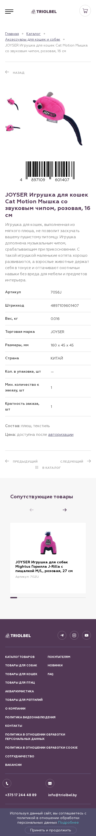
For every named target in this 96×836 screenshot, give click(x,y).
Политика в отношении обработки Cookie (41, 747)
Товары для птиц (20, 682)
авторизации (60, 434)
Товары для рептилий (23, 700)
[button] (64, 509)
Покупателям (59, 657)
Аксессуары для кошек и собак (32, 39)
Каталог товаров (20, 657)
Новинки (55, 665)
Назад (19, 73)
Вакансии (13, 765)
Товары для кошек (21, 674)
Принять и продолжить (50, 830)
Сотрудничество (19, 756)
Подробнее (68, 822)
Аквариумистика (19, 691)
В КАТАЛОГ (51, 467)
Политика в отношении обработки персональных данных (35, 737)
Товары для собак (21, 665)
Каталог (33, 34)
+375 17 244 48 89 (21, 795)
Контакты (13, 726)
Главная (12, 34)
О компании (15, 708)
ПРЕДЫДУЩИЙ (25, 461)
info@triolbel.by (62, 795)
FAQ (51, 674)
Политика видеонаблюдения (30, 717)
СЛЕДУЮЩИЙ (71, 461)
